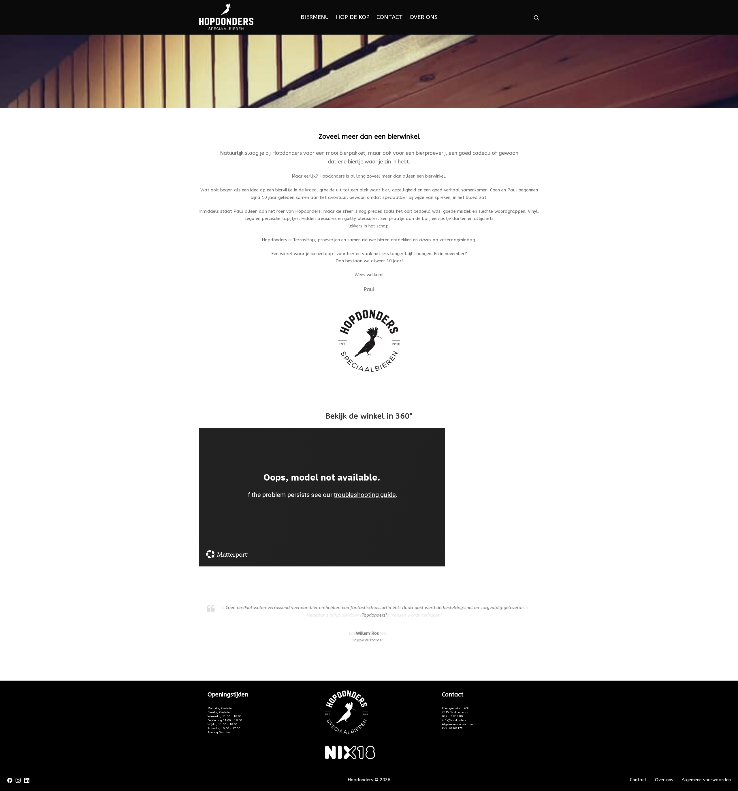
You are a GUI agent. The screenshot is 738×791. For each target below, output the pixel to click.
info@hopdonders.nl (456, 720)
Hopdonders (360, 779)
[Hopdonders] (226, 17)
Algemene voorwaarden (458, 724)
